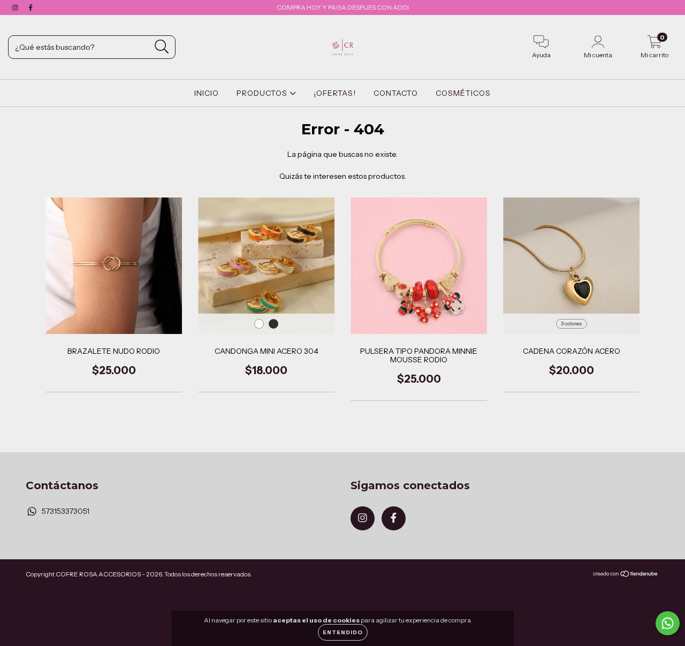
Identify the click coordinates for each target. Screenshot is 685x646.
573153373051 (65, 511)
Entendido (343, 632)
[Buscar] (161, 46)
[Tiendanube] (625, 575)
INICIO (206, 93)
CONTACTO (396, 93)
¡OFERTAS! (335, 93)
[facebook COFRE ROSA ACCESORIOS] (30, 7)
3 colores (571, 323)
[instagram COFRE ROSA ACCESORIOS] (16, 7)
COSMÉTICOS (463, 93)
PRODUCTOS (263, 93)
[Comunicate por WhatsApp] (668, 623)
